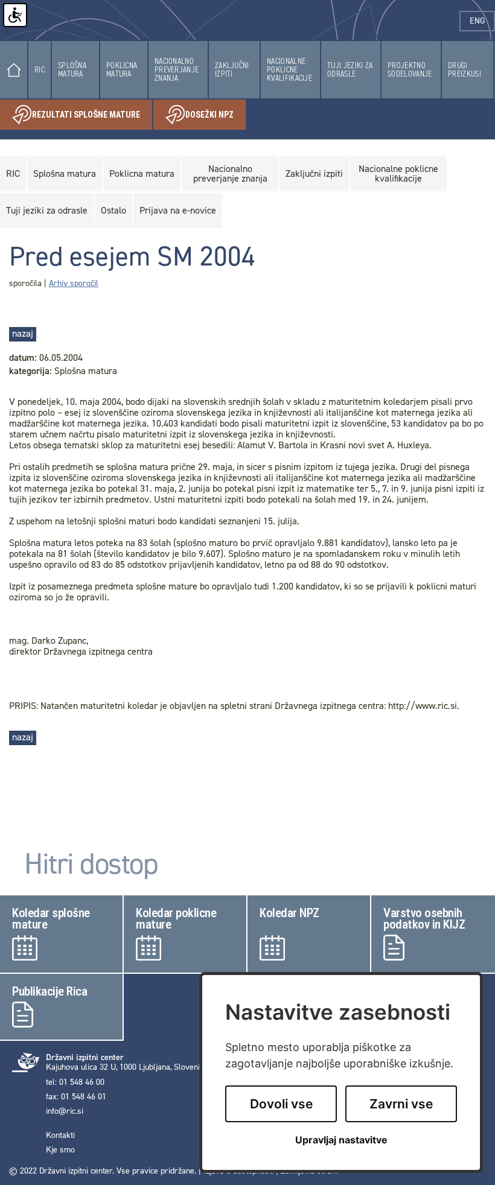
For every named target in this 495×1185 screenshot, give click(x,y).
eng (482, 21)
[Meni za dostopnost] (15, 15)
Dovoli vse (281, 1103)
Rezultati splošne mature (92, 117)
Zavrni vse (401, 1103)
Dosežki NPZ (215, 117)
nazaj (22, 333)
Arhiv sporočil (73, 283)
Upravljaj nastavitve (341, 1140)
